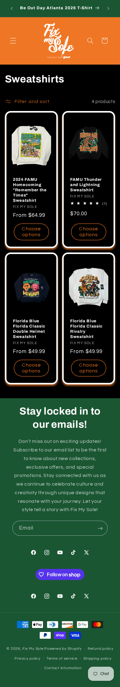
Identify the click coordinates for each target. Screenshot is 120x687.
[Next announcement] (108, 8)
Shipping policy (97, 658)
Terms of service (62, 658)
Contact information (63, 668)
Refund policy (101, 648)
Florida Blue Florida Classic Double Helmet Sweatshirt (29, 329)
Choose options (31, 231)
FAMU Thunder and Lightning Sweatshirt (86, 185)
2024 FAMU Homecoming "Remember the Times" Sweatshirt (30, 190)
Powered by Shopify (63, 648)
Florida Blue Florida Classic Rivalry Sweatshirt (86, 329)
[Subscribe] (100, 528)
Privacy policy (27, 658)
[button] (13, 41)
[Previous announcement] (11, 8)
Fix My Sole (32, 648)
